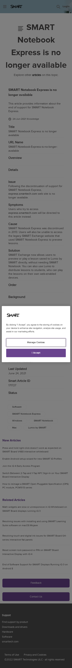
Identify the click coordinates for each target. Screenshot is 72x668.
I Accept (36, 352)
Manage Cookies (36, 342)
